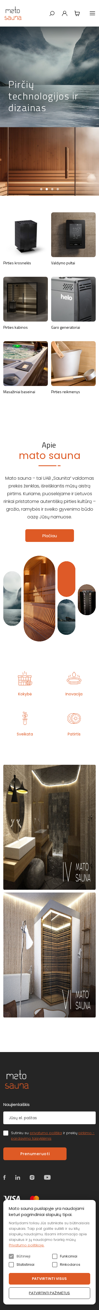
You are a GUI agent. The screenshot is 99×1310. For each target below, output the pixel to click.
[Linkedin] (17, 1177)
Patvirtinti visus (49, 1278)
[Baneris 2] (49, 955)
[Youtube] (47, 1177)
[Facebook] (4, 1177)
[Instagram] (32, 1177)
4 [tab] (58, 189)
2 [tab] (47, 189)
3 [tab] (52, 189)
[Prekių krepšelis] (77, 13)
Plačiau (49, 536)
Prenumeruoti (35, 1154)
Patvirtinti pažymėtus (49, 1293)
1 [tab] (41, 189)
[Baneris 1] (49, 827)
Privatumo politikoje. (26, 1245)
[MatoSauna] (13, 13)
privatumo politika (46, 1133)
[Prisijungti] (65, 13)
